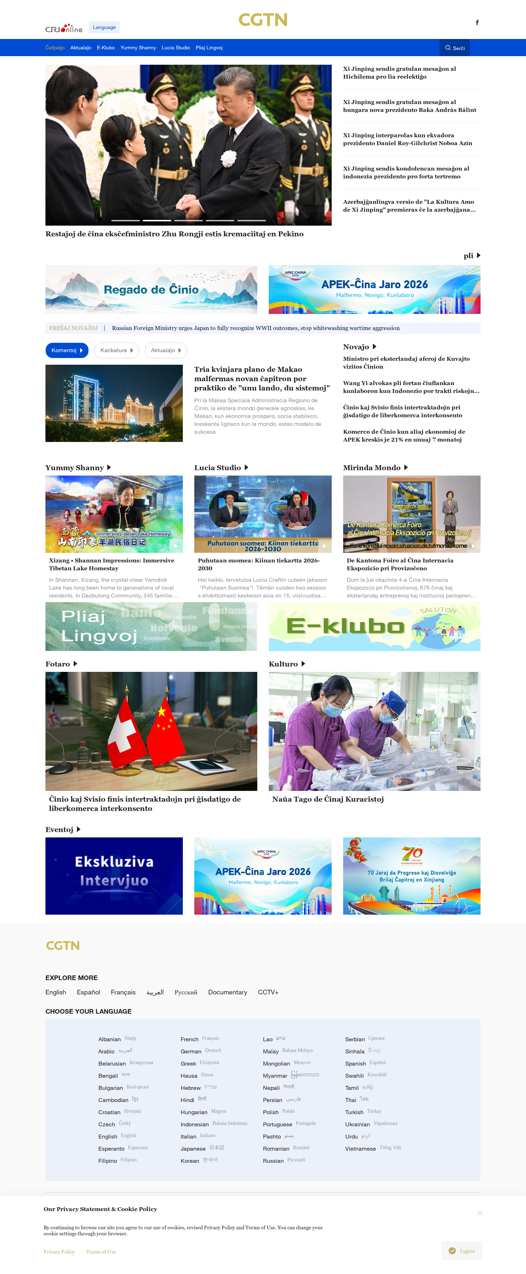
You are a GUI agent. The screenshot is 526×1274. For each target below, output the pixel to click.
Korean (199, 1160)
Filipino (117, 1160)
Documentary (227, 992)
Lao (274, 1039)
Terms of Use (101, 1252)
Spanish (365, 1063)
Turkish (363, 1112)
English (55, 992)
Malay (288, 1051)
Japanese (202, 1148)
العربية (155, 992)
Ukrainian (371, 1124)
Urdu (357, 1136)
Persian (282, 1099)
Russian (284, 1160)
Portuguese (289, 1124)
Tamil (359, 1087)
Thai (357, 1099)
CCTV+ (268, 992)
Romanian (286, 1148)
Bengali (114, 1075)
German (201, 1051)
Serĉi (459, 48)
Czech (114, 1124)
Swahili (366, 1075)
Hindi (193, 1099)
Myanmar (291, 1075)
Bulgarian (123, 1087)
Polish (279, 1112)
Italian (198, 1136)
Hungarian (204, 1112)
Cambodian (118, 1099)
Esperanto (123, 1148)
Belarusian (125, 1063)
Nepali (278, 1087)
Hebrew (199, 1087)
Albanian (117, 1039)
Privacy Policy (59, 1252)
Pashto (278, 1136)
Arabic (115, 1051)
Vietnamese (373, 1148)
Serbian (365, 1039)
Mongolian (287, 1063)
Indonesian (214, 1124)
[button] (125, 220)
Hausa (197, 1075)
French (200, 1039)
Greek (200, 1063)
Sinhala (363, 1051)
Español (88, 992)
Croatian (119, 1112)
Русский (186, 992)
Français (123, 992)
